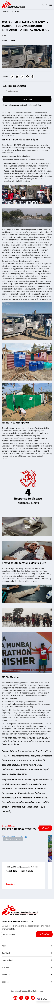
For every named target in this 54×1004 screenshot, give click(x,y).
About (4, 945)
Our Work (6, 953)
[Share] (32, 77)
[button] (50, 4)
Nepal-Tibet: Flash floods (19, 870)
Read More (10, 884)
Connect (5, 981)
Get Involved (7, 960)
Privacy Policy (36, 105)
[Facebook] (27, 77)
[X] (22, 77)
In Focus (5, 967)
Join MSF (6, 974)
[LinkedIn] (17, 77)
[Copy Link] (12, 77)
